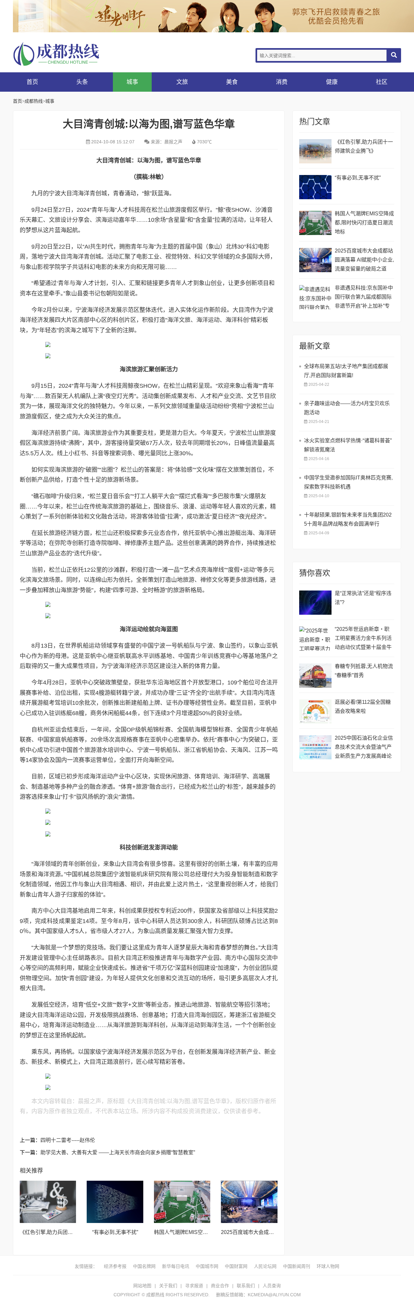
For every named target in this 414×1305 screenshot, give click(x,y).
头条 (82, 82)
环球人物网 (328, 1266)
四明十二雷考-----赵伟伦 (67, 1140)
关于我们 (168, 1285)
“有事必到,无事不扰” (115, 1232)
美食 (232, 82)
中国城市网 (207, 1266)
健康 (332, 82)
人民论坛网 (265, 1266)
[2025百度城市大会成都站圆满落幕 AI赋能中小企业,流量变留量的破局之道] (249, 1202)
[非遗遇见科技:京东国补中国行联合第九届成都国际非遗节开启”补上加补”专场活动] (315, 297)
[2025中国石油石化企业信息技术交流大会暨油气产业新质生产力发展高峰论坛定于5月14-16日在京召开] (315, 747)
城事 (132, 82)
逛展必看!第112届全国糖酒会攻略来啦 (363, 706)
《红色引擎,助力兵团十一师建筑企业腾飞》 (69, 1232)
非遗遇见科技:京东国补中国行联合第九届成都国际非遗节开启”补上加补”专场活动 (364, 298)
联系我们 (246, 1285)
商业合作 (220, 1285)
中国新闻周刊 (296, 1266)
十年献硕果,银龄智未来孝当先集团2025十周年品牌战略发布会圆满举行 (348, 519)
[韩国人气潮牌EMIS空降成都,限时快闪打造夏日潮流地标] (182, 1202)
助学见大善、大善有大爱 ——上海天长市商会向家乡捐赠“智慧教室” (117, 1152)
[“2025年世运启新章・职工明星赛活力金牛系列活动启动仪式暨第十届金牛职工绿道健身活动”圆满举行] (315, 638)
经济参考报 (115, 1266)
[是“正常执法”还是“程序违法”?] (315, 603)
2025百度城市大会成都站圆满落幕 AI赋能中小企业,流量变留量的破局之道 (364, 260)
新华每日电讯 (175, 1266)
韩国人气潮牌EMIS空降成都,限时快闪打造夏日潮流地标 (364, 222)
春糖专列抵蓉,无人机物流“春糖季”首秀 (364, 670)
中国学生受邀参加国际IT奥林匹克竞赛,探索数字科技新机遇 (348, 482)
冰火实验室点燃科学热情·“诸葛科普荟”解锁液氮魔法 (348, 445)
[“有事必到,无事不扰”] (115, 1202)
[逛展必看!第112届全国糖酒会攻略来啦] (315, 711)
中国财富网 (236, 1266)
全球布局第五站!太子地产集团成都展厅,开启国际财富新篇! (346, 371)
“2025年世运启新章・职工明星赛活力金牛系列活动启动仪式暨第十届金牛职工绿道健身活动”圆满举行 (364, 639)
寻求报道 (194, 1285)
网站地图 (142, 1285)
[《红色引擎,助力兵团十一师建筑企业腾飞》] (48, 1202)
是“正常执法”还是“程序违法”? (363, 598)
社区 (381, 82)
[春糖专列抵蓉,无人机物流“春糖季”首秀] (315, 675)
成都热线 (64, 54)
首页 (32, 82)
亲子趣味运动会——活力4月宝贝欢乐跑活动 (347, 408)
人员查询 (272, 1285)
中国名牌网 (144, 1266)
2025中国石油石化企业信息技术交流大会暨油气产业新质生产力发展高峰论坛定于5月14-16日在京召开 (364, 748)
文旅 (182, 82)
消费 (282, 82)
